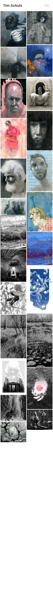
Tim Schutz (12, 5)
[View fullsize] (13, 29)
